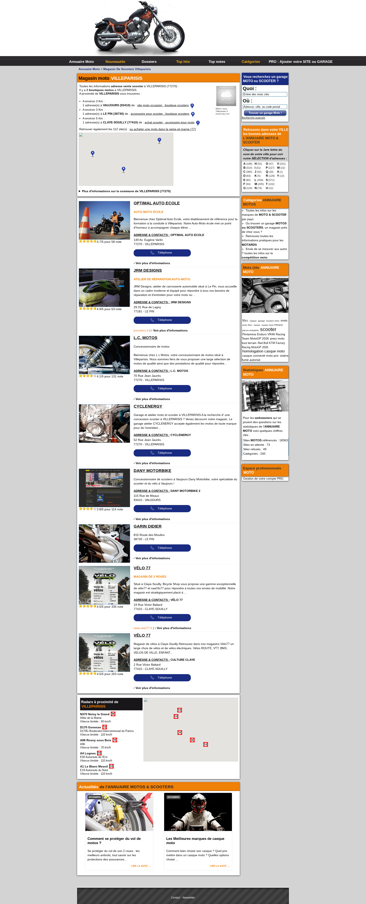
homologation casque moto (263, 351)
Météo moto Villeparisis (221, 110)
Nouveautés (115, 61)
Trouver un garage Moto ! (265, 113)
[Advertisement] (246, 31)
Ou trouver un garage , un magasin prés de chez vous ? (264, 227)
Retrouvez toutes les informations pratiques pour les (262, 240)
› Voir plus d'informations (152, 263)
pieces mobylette (250, 330)
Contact (175, 897)
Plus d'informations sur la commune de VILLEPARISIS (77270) (126, 191)
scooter (268, 329)
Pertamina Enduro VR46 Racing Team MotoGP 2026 (263, 336)
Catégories (251, 61)
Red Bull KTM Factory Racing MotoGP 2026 (263, 345)
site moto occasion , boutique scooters (163, 105)
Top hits (183, 61)
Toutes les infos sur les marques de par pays (264, 215)
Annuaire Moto (81, 61)
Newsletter (189, 897)
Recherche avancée (253, 118)
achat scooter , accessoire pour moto (169, 122)
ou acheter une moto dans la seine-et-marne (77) (163, 129)
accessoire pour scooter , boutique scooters (160, 113)
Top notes (217, 61)
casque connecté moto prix (260, 355)
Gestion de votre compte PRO (263, 478)
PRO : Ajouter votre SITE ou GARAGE (285, 61)
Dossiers (149, 61)
